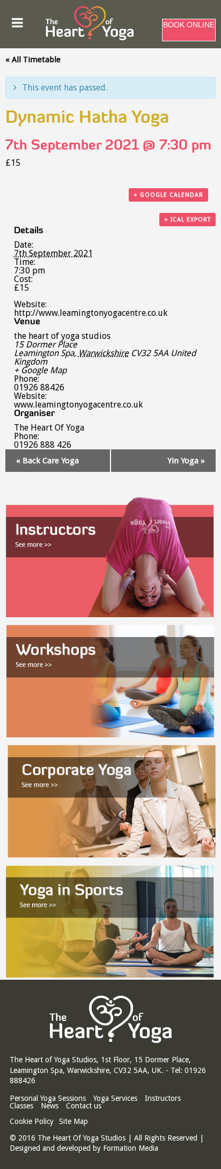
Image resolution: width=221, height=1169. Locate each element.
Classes (21, 1105)
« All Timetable (33, 59)
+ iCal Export (187, 219)
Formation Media (130, 1148)
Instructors (163, 1098)
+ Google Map (40, 370)
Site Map (73, 1121)
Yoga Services (115, 1098)
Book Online (189, 24)
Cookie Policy (32, 1121)
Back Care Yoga (47, 460)
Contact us (83, 1105)
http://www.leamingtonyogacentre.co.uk (90, 313)
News (49, 1105)
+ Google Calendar (168, 194)
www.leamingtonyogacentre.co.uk (78, 404)
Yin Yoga (186, 460)
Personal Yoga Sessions (48, 1098)
